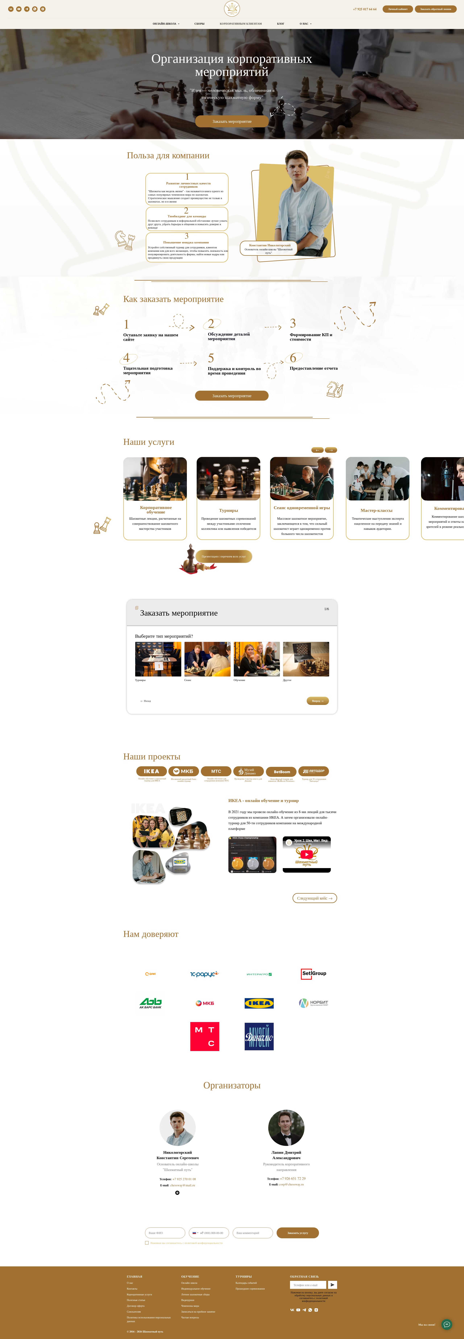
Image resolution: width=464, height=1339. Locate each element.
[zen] (316, 1310)
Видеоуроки (187, 1300)
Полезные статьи (136, 1300)
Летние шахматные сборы (195, 1294)
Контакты (132, 1288)
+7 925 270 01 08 (184, 1179)
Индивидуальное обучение (195, 1288)
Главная (134, 1276)
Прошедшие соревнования (250, 1288)
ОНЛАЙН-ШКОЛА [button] (165, 24)
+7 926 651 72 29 (293, 1178)
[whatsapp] (35, 9)
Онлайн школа (189, 1282)
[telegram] (27, 9)
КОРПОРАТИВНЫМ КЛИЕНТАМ (241, 24)
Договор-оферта (135, 1305)
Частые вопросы (190, 1317)
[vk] (11, 9)
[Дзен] (42, 9)
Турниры (244, 1276)
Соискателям (134, 1311)
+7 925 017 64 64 (364, 9)
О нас (130, 1282)
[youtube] (19, 9)
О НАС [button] (304, 24)
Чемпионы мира (190, 1305)
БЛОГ (281, 24)
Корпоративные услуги (139, 1294)
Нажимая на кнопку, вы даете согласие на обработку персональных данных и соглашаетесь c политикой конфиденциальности (314, 1296)
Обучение (190, 1276)
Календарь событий (246, 1282)
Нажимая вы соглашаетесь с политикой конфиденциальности (186, 1243)
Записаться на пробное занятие (198, 1311)
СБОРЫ (199, 24)
